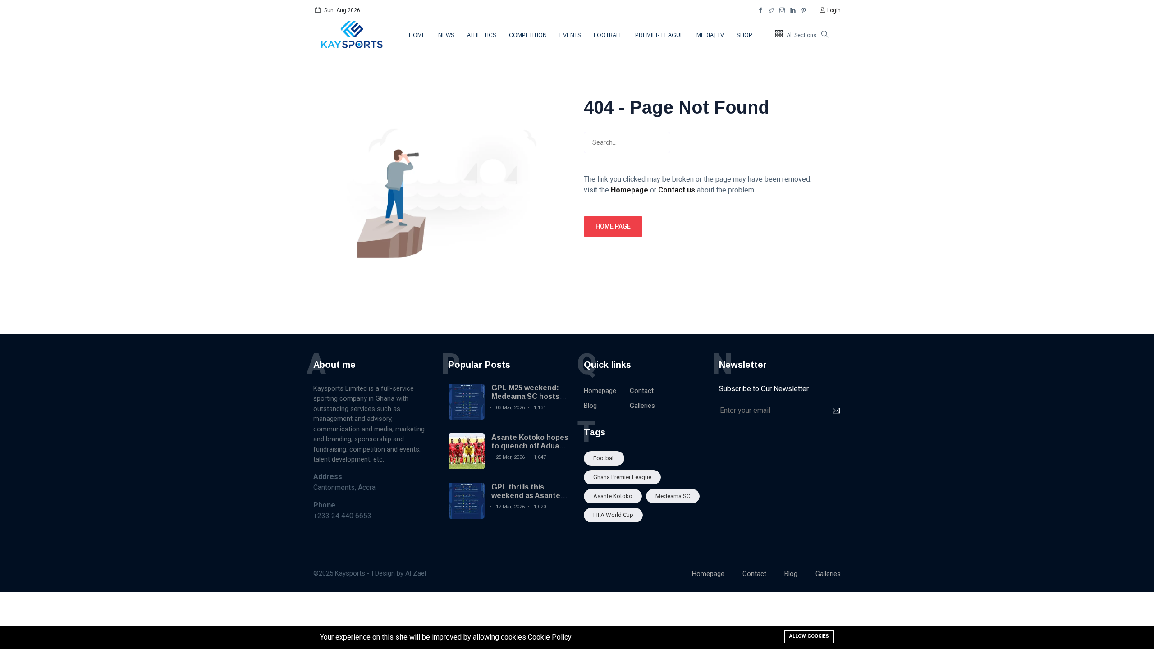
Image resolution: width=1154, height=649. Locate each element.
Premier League (659, 35)
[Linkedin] (793, 10)
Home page (613, 226)
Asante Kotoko (612, 496)
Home (417, 35)
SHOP (744, 35)
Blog (590, 406)
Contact (642, 391)
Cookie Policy (550, 637)
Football (608, 35)
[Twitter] (771, 10)
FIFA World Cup (613, 515)
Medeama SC (672, 496)
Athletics (481, 35)
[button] (830, 10)
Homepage (600, 391)
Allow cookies (809, 636)
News (446, 35)
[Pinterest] (803, 10)
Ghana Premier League (622, 477)
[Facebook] (760, 10)
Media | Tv (710, 35)
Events (570, 35)
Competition (528, 35)
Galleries (642, 406)
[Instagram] (782, 10)
